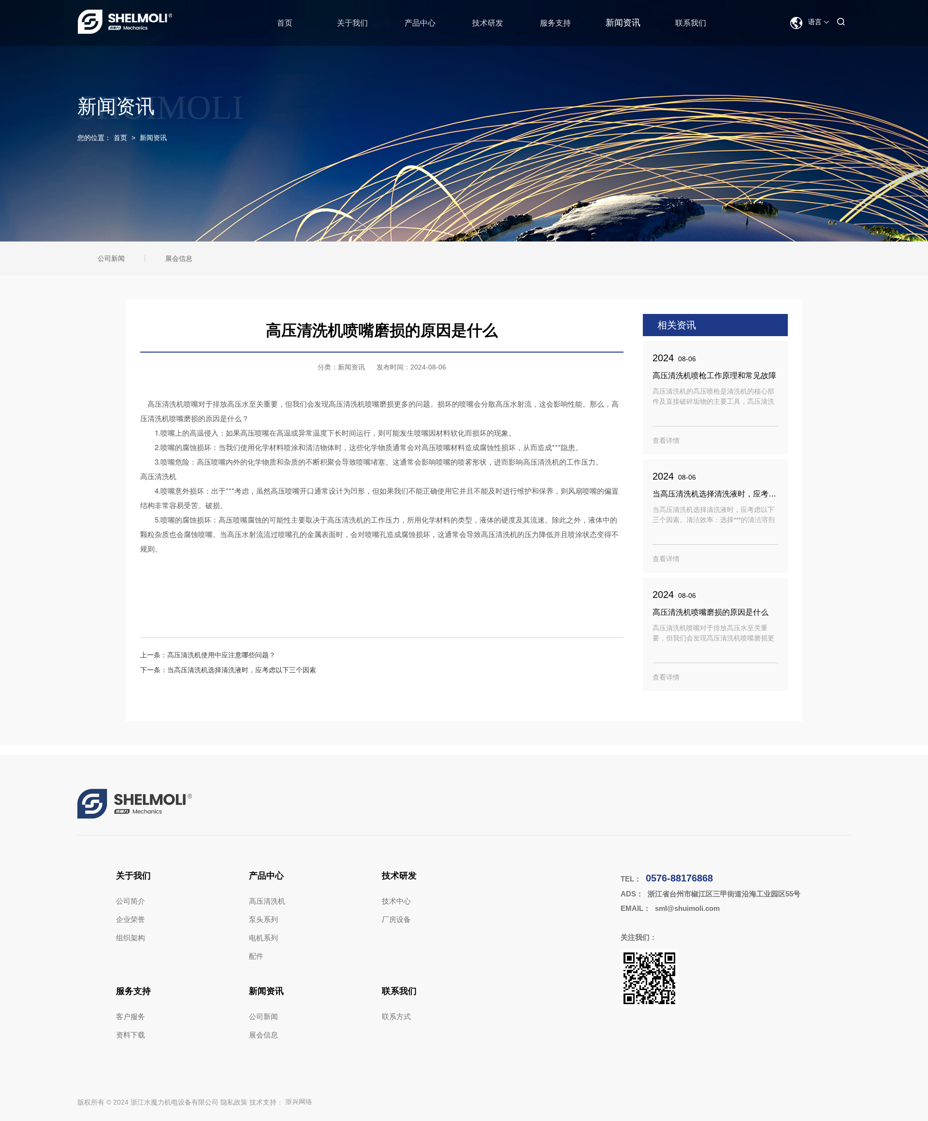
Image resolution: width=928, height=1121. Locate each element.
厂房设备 (396, 919)
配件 (256, 956)
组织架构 (130, 938)
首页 (284, 23)
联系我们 (690, 23)
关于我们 (352, 23)
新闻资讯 (623, 23)
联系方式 (396, 1016)
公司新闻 (111, 258)
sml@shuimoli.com (687, 908)
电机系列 (263, 938)
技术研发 (487, 23)
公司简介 (130, 901)
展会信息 (178, 258)
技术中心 (396, 901)
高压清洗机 (267, 901)
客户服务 (130, 1016)
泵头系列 (263, 919)
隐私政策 (233, 1102)
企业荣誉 (130, 919)
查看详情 (666, 440)
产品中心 (420, 23)
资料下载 (130, 1035)
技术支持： (280, 1102)
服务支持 (555, 23)
